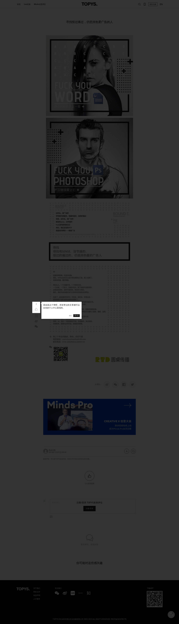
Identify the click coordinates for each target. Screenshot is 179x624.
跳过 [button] (70, 315)
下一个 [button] (77, 315)
